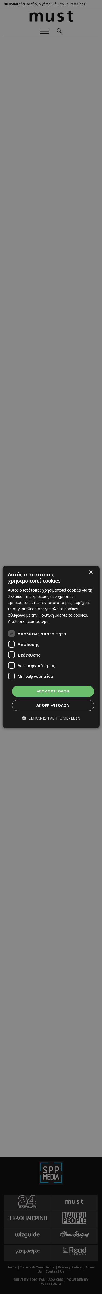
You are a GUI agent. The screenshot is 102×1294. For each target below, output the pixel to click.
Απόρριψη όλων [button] (52, 705)
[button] (51, 718)
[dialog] (50, 647)
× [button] (91, 572)
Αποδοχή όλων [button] (53, 691)
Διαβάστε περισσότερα (28, 621)
